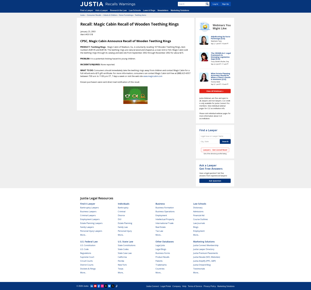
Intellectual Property (165, 219)
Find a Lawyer (86, 10)
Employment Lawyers (90, 219)
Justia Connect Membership (205, 245)
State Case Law (125, 253)
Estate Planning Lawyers (91, 223)
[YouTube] (95, 286)
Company (176, 286)
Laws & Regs (149, 10)
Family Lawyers (87, 227)
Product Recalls (162, 257)
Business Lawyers (88, 211)
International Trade (164, 223)
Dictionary (198, 207)
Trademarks (161, 264)
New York (122, 264)
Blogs (195, 227)
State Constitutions (126, 245)
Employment (161, 215)
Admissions (198, 211)
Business (160, 203)
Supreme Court (87, 257)
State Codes (123, 249)
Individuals (123, 203)
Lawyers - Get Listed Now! (215, 150)
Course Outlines (200, 219)
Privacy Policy (210, 286)
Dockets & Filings (88, 268)
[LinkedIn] (91, 286)
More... (83, 235)
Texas (120, 268)
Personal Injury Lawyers (91, 231)
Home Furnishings (126, 15)
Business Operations (165, 211)
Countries (160, 268)
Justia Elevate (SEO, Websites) (206, 257)
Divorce (121, 215)
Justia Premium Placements (205, 253)
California (122, 257)
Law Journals (199, 223)
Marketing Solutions (180, 10)
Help (184, 286)
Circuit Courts (86, 261)
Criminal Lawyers (88, 215)
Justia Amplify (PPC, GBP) (204, 261)
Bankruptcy (123, 207)
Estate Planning (125, 223)
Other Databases (165, 241)
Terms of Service (195, 286)
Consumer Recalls (94, 15)
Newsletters (163, 10)
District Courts (86, 264)
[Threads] (105, 286)
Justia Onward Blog (202, 264)
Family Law (123, 227)
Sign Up (225, 4)
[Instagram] (102, 286)
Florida (121, 261)
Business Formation (165, 207)
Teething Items (140, 15)
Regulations (85, 253)
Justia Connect (152, 286)
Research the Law (118, 10)
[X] (112, 286)
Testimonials (199, 268)
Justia (82, 15)
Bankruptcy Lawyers (89, 207)
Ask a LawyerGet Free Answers (211, 166)
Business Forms (163, 253)
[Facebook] (98, 286)
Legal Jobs (160, 245)
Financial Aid (198, 215)
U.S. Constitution (87, 245)
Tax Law (159, 231)
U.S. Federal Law (89, 241)
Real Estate (161, 227)
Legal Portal (165, 286)
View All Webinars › (215, 91)
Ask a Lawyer (101, 10)
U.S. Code (84, 249)
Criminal (121, 211)
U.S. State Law (125, 241)
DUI (119, 219)
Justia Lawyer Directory (203, 249)
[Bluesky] (109, 286)
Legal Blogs (161, 249)
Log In (215, 4)
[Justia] (91, 4)
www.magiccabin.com (152, 76)
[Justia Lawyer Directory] (116, 286)
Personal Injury (125, 231)
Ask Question (215, 181)
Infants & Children (110, 15)
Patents (159, 261)
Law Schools (135, 10)
